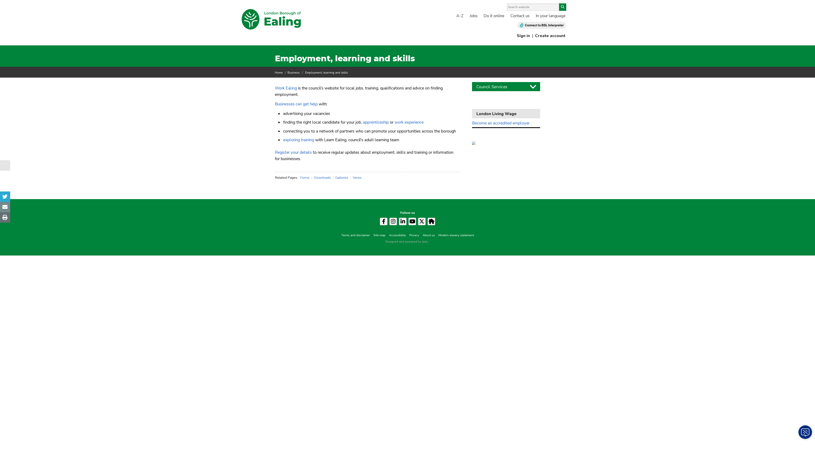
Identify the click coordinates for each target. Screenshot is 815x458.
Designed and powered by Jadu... (407, 242)
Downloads (322, 177)
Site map (379, 235)
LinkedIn (402, 221)
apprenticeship (376, 122)
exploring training (298, 140)
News (357, 177)
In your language (550, 16)
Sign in (523, 36)
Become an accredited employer (501, 123)
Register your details (293, 152)
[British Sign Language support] (541, 25)
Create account (550, 36)
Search (562, 7)
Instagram (393, 221)
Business (294, 73)
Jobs (474, 16)
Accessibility (397, 235)
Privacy (414, 235)
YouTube (412, 221)
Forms (304, 177)
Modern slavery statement (456, 235)
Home (279, 73)
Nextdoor (431, 221)
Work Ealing (286, 88)
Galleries (341, 177)
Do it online (493, 16)
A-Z (460, 16)
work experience (409, 122)
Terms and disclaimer (355, 235)
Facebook (383, 221)
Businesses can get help (296, 104)
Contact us (520, 16)
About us (429, 235)
